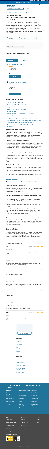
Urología (7, 405)
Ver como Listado (12, 60)
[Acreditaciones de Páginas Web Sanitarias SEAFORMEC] (9, 438)
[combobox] (15, 9)
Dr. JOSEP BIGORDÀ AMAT (16, 64)
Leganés (18, 348)
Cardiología (8, 395)
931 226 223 (25, 330)
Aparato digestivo (8, 394)
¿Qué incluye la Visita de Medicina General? (16, 104)
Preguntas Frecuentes (11, 111)
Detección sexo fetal (22, 405)
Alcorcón (18, 342)
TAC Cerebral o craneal (22, 395)
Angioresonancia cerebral (22, 407)
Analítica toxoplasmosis (34, 398)
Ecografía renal (21, 404)
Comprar (14, 76)
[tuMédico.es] (10, 5)
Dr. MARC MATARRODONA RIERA (17, 82)
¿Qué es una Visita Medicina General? (15, 115)
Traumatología (8, 404)
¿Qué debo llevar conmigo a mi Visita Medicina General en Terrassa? (22, 122)
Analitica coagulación (34, 404)
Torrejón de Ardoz (20, 344)
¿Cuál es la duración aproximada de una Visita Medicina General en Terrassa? (24, 120)
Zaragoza (18, 351)
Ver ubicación (13, 73)
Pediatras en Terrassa (20, 372)
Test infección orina (34, 395)
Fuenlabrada (19, 350)
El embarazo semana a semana (11, 422)
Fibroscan (20, 401)
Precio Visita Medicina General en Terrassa (16, 109)
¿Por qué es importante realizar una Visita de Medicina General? (21, 107)
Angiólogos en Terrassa (21, 365)
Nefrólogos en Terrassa (21, 362)
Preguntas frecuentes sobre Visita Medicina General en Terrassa (21, 113)
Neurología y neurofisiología (10, 401)
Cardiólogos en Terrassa (21, 369)
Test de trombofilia (21, 394)
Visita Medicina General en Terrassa (15, 102)
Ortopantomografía (21, 398)
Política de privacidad (24, 423)
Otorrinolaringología (9, 402)
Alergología (8, 392)
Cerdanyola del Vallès (20, 341)
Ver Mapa (26, 60)
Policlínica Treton (12, 68)
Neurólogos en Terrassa (21, 366)
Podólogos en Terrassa (21, 368)
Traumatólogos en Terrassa (21, 363)
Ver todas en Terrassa (20, 375)
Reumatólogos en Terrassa (21, 371)
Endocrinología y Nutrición (10, 398)
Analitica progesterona (34, 401)
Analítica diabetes (34, 402)
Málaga (18, 345)
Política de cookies (24, 425)
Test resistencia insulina (34, 392)
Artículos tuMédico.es (9, 430)
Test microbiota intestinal (35, 394)
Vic (17, 347)
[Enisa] (17, 438)
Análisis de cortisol (34, 405)
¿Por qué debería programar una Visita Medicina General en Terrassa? (22, 118)
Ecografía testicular (21, 402)
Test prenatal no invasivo (22, 392)
